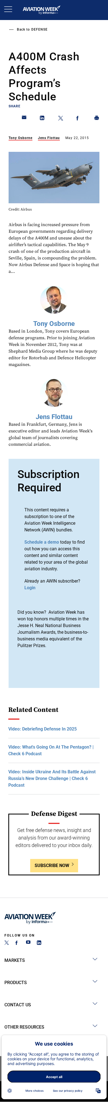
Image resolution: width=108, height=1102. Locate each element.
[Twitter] (6, 943)
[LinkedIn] (39, 943)
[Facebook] (17, 943)
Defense (39, 29)
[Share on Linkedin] (42, 119)
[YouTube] (28, 943)
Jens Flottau (49, 138)
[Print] (96, 119)
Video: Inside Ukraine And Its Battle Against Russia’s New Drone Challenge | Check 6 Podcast (52, 778)
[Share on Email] (24, 119)
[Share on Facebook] (78, 119)
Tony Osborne (20, 138)
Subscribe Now (52, 865)
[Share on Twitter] (60, 119)
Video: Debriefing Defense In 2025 (42, 729)
